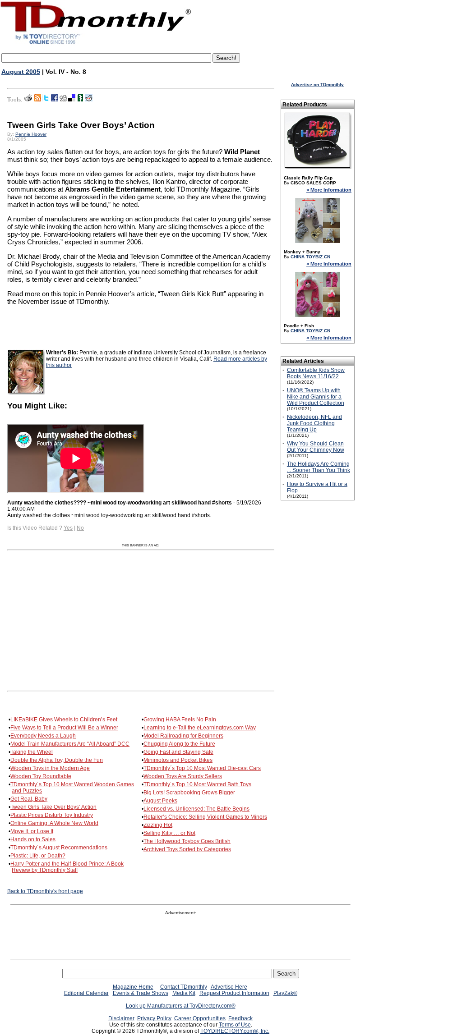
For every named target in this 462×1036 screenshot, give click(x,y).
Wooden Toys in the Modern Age (50, 768)
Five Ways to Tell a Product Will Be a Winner (64, 727)
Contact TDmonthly (183, 987)
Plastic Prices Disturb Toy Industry (51, 815)
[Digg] (63, 99)
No (80, 528)
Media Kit (183, 993)
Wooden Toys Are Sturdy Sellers (182, 776)
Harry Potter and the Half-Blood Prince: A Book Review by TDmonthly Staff (67, 867)
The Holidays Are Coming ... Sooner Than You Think (318, 467)
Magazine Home (133, 987)
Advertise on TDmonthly (317, 84)
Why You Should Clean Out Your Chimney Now (315, 446)
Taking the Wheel (31, 752)
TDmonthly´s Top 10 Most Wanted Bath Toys (197, 784)
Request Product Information (234, 993)
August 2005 (20, 71)
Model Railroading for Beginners (183, 736)
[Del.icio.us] (71, 99)
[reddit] (88, 99)
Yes (68, 528)
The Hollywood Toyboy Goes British (187, 841)
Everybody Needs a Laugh (43, 736)
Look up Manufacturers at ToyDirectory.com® (181, 1006)
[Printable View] (28, 99)
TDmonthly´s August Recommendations (58, 847)
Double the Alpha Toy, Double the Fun (56, 760)
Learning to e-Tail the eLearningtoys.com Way (199, 727)
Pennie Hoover (30, 134)
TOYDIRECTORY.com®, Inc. (234, 1031)
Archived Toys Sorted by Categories (187, 849)
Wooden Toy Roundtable (40, 776)
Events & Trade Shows (140, 993)
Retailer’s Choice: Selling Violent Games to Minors (205, 817)
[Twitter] (46, 99)
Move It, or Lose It (31, 831)
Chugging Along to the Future (179, 744)
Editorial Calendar (86, 993)
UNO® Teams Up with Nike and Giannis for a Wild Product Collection (315, 396)
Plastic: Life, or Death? (37, 856)
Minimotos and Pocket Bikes (178, 760)
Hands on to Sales (32, 839)
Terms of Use (235, 1025)
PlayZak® (285, 993)
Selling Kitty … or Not (169, 833)
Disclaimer (121, 1018)
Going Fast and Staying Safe (178, 752)
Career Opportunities (200, 1018)
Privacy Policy (154, 1018)
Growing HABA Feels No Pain (179, 719)
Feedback (240, 1018)
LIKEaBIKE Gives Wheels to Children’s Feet (63, 719)
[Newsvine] (80, 99)
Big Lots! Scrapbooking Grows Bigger (189, 792)
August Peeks (160, 801)
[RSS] (37, 99)
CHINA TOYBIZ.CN (310, 256)
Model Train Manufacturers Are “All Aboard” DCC (69, 744)
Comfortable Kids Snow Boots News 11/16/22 (316, 373)
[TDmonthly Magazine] (96, 44)
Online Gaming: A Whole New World (54, 823)
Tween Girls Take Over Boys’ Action (53, 807)
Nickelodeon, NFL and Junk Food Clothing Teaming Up (314, 423)
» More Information (328, 190)
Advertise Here (229, 987)
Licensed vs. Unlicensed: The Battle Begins (196, 809)
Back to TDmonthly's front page (45, 891)
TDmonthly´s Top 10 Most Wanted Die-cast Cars (202, 768)
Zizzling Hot (157, 825)
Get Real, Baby (28, 799)
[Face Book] (54, 99)
